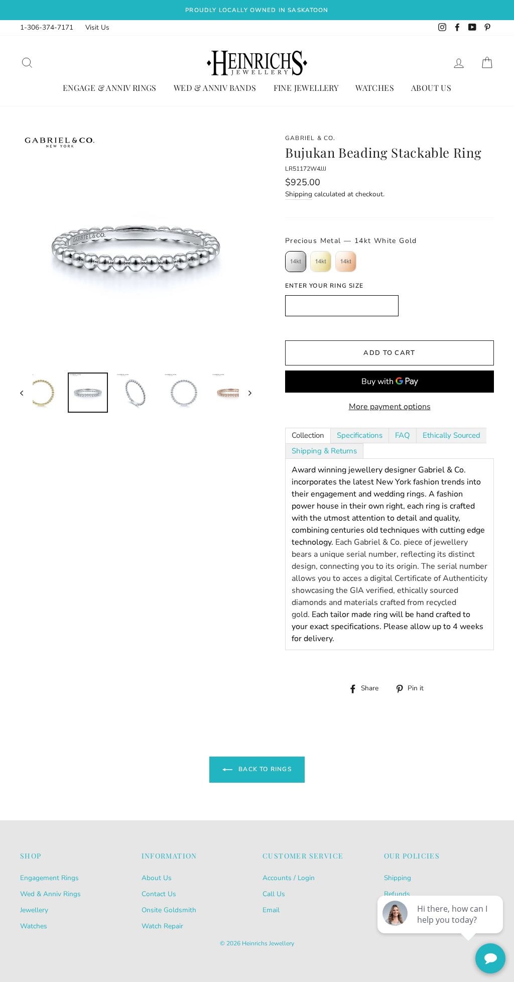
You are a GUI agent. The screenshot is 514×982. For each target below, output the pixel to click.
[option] (257, 10)
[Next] (245, 393)
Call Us (274, 894)
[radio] (295, 261)
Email (271, 910)
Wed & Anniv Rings (50, 894)
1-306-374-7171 (46, 27)
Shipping (298, 194)
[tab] (308, 435)
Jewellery (34, 910)
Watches (374, 87)
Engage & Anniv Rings (110, 87)
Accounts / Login (289, 878)
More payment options (390, 406)
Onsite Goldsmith (169, 910)
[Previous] (26, 393)
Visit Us (97, 27)
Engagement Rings (49, 878)
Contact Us (159, 894)
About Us (431, 87)
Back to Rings (264, 769)
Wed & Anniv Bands (215, 87)
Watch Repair (162, 926)
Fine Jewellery (306, 87)
